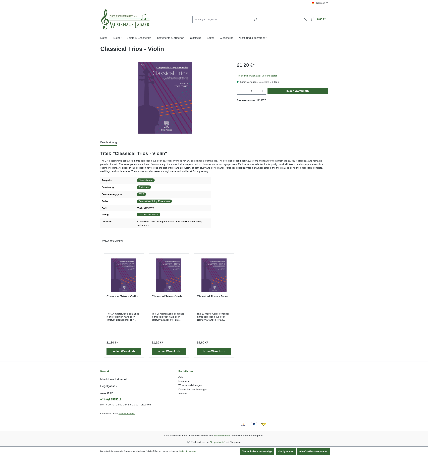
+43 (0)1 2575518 (110, 399)
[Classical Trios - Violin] (165, 98)
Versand (182, 393)
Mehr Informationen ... (189, 451)
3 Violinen (144, 187)
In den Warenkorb (297, 91)
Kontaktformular (127, 413)
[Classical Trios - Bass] (214, 275)
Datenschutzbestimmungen (192, 389)
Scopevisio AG (217, 442)
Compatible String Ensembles (154, 201)
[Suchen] (255, 19)
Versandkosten (222, 435)
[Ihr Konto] (305, 19)
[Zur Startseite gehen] (125, 19)
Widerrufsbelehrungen (190, 385)
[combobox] (222, 19)
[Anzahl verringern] (240, 91)
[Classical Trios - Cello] (123, 275)
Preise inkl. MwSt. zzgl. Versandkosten (257, 75)
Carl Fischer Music (148, 214)
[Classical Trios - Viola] (169, 275)
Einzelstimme (146, 180)
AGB (180, 376)
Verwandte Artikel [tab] (112, 241)
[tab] (108, 143)
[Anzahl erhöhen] (262, 91)
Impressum (184, 381)
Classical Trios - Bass (212, 296)
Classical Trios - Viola (167, 296)
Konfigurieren (286, 451)
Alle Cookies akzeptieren (313, 451)
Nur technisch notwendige (257, 451)
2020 (141, 194)
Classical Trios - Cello (122, 296)
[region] (165, 98)
